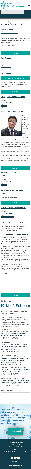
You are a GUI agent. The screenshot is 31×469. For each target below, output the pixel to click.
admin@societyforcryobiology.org (16, 451)
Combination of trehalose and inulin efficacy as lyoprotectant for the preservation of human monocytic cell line (15, 382)
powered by (11, 465)
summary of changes (22, 234)
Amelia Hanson (6, 27)
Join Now (8, 16)
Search (27, 12)
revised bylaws (9, 234)
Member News (9, 29)
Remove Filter (19, 21)
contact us (17, 243)
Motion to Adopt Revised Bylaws (13, 208)
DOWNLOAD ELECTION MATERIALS (16, 78)
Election (9, 33)
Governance (4, 33)
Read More (15, 53)
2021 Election (6, 58)
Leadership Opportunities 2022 (12, 24)
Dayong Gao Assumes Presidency (13, 97)
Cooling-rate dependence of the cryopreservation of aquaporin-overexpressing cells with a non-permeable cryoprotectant (14, 348)
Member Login (23, 16)
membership (9, 63)
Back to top (15, 461)
